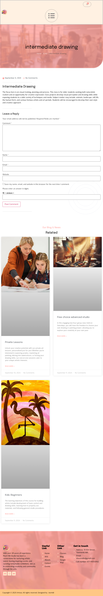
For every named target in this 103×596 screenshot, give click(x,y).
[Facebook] (5, 573)
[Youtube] (14, 573)
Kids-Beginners (13, 495)
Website (6, 174)
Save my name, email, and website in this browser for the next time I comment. (37, 184)
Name (6, 155)
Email (5, 165)
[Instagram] (9, 573)
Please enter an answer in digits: (16, 189)
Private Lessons (14, 342)
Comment (7, 123)
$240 (45, 53)
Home (39, 53)
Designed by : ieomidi (46, 593)
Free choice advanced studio (73, 317)
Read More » (9, 366)
